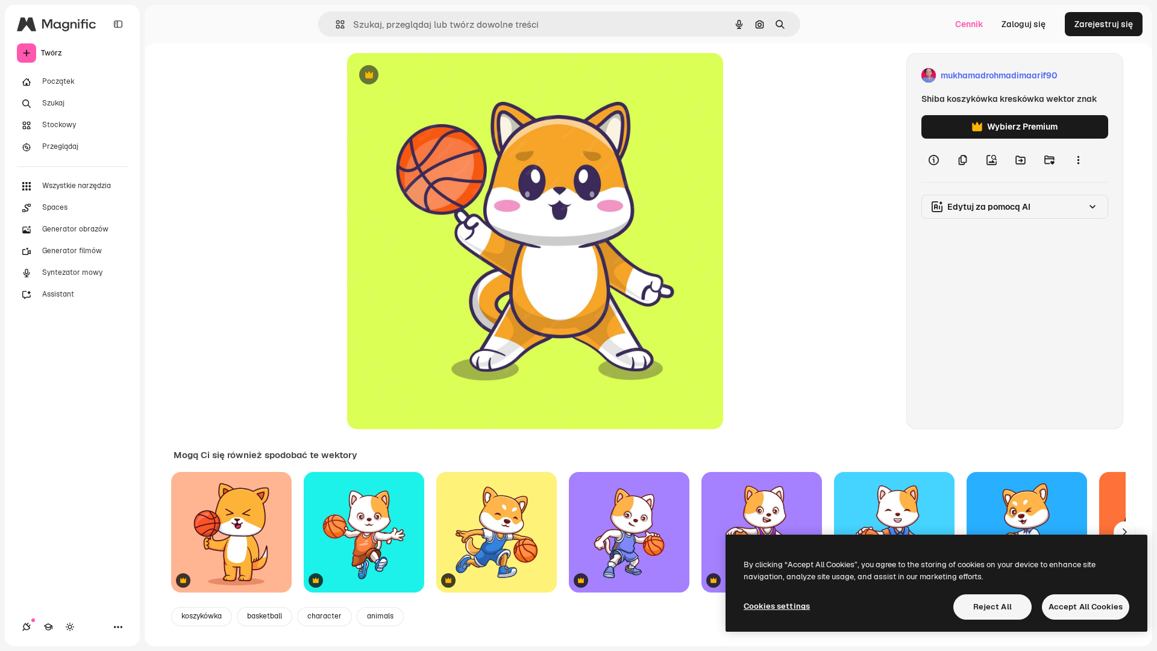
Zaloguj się (1024, 24)
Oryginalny (430, 75)
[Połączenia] (26, 627)
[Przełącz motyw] (70, 627)
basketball (264, 616)
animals (380, 616)
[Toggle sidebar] (118, 24)
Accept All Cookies (1086, 607)
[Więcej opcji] (1078, 160)
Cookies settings (777, 606)
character (324, 616)
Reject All (992, 607)
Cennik (969, 24)
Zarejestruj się (1103, 24)
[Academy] (48, 627)
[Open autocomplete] (335, 24)
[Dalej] (1124, 532)
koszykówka (201, 616)
